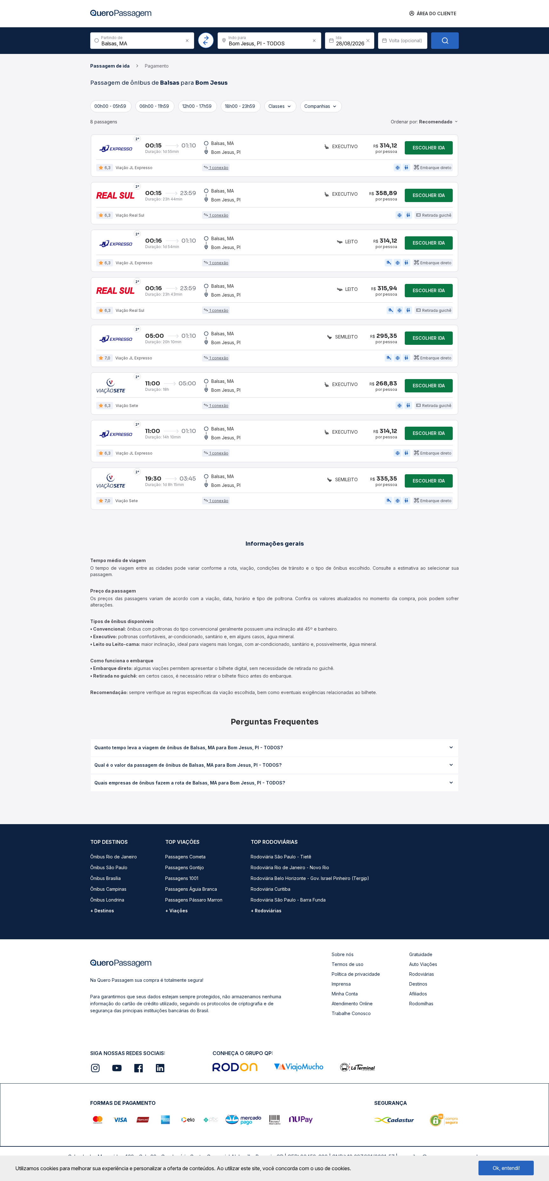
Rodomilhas (421, 1003)
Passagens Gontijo (184, 867)
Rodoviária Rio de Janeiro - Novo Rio (290, 867)
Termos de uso (347, 964)
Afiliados (418, 993)
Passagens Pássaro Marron (193, 899)
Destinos (418, 984)
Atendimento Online (352, 1003)
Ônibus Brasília (105, 878)
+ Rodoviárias (266, 910)
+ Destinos (102, 910)
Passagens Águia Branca (191, 889)
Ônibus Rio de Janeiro (113, 856)
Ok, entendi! (506, 1168)
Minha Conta (345, 993)
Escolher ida (429, 147)
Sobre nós (343, 954)
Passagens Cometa (185, 856)
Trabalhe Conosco (351, 1013)
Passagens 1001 (181, 878)
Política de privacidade (356, 974)
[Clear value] (368, 40)
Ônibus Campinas (108, 889)
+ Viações (176, 910)
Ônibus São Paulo (108, 867)
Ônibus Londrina (107, 899)
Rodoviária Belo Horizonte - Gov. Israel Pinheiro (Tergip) (310, 878)
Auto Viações (423, 964)
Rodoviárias (421, 974)
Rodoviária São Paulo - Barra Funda (288, 899)
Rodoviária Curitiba (270, 889)
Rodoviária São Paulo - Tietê (281, 856)
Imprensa (341, 984)
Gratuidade (420, 954)
